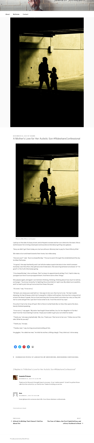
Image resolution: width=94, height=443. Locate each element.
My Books (16, 14)
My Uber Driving (50, 357)
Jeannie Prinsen (25, 376)
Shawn (32, 136)
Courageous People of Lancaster (29, 357)
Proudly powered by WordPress (19, 439)
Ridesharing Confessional (68, 357)
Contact (25, 14)
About (8, 14)
